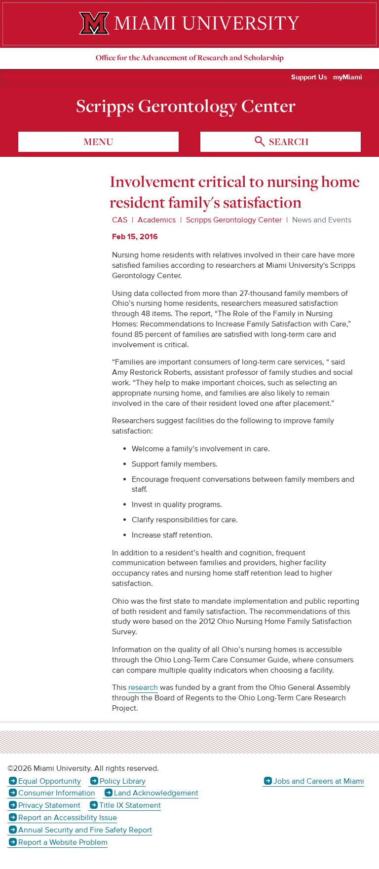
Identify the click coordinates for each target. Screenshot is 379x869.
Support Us (309, 77)
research (143, 687)
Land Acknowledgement (156, 793)
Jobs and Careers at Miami (318, 781)
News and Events (321, 220)
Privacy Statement (49, 805)
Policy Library (122, 781)
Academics (157, 220)
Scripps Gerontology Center (186, 105)
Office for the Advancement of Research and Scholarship (190, 57)
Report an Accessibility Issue (67, 818)
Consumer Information (56, 793)
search (287, 141)
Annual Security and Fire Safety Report (85, 830)
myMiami (347, 77)
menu (98, 141)
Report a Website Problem (63, 842)
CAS (119, 220)
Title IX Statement (129, 805)
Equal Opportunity (49, 781)
